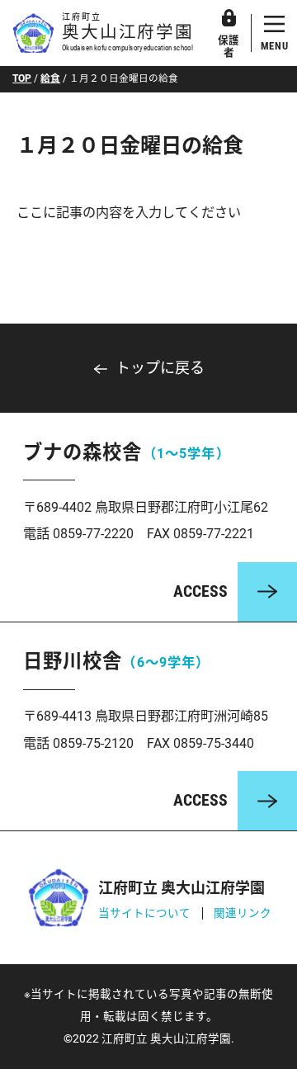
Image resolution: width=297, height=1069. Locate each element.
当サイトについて (144, 913)
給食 (50, 78)
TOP (21, 78)
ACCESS (200, 591)
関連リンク (242, 913)
